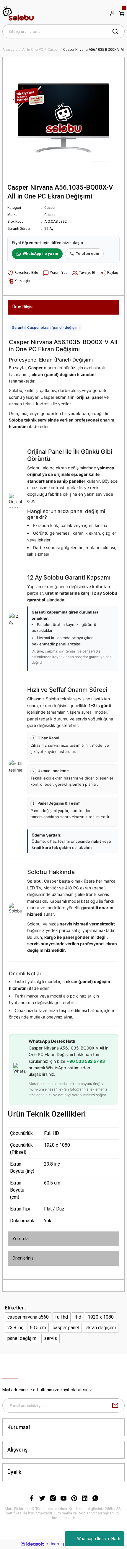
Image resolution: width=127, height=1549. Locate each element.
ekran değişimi (101, 1327)
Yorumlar (21, 1238)
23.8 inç (15, 1327)
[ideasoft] (32, 1544)
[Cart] (122, 13)
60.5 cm (38, 1327)
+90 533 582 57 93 (85, 1061)
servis (50, 1338)
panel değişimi (22, 1338)
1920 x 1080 (101, 1317)
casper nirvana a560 (28, 1317)
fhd (77, 1317)
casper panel (66, 1327)
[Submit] (115, 1405)
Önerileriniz (23, 1258)
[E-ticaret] (62, 1544)
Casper (50, 208)
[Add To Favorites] (22, 273)
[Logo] (18, 13)
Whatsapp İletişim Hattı (98, 1538)
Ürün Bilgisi (22, 307)
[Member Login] (112, 13)
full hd (61, 1317)
